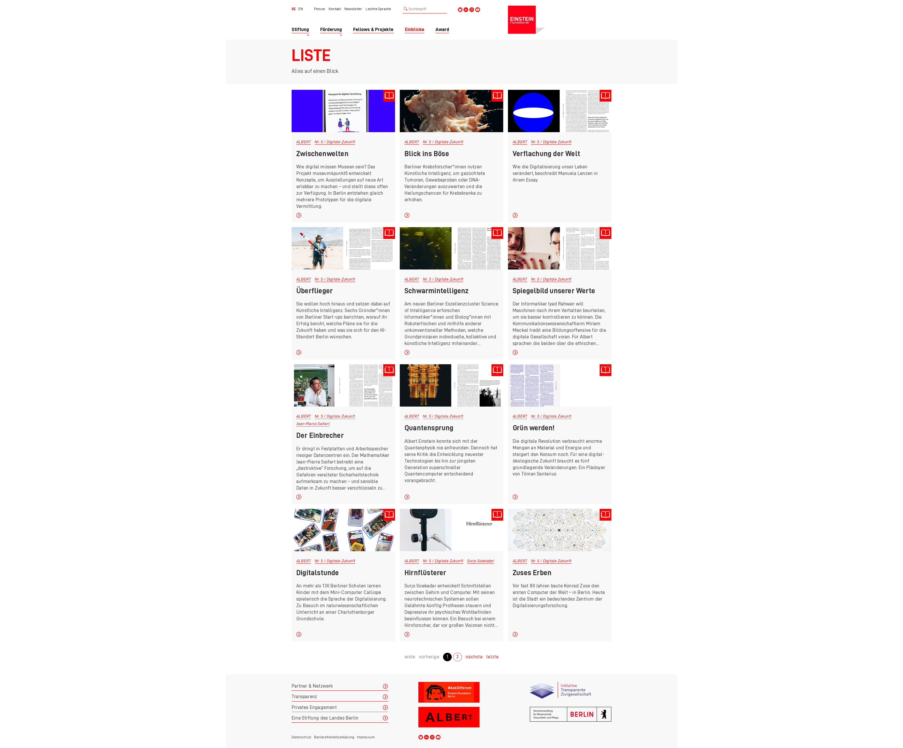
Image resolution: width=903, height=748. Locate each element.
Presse (319, 9)
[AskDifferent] (459, 692)
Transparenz (304, 696)
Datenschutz (301, 737)
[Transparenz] (570, 692)
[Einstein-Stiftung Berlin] (559, 20)
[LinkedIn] (465, 9)
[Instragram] (471, 9)
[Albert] (459, 717)
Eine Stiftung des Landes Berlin (325, 718)
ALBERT (303, 142)
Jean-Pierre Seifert (313, 424)
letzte (492, 656)
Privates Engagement (314, 707)
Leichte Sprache (378, 9)
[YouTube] (477, 9)
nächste (474, 656)
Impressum (366, 737)
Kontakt (335, 9)
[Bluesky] (460, 9)
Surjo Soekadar (480, 561)
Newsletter (353, 9)
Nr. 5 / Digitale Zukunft (335, 142)
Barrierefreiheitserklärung (334, 737)
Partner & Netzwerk (312, 686)
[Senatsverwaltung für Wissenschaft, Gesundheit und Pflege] (570, 717)
